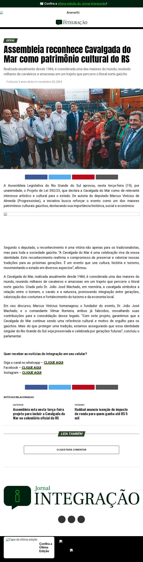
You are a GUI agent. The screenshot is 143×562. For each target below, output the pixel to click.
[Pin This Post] (83, 177)
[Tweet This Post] (60, 177)
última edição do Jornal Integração (82, 3)
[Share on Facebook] (36, 177)
